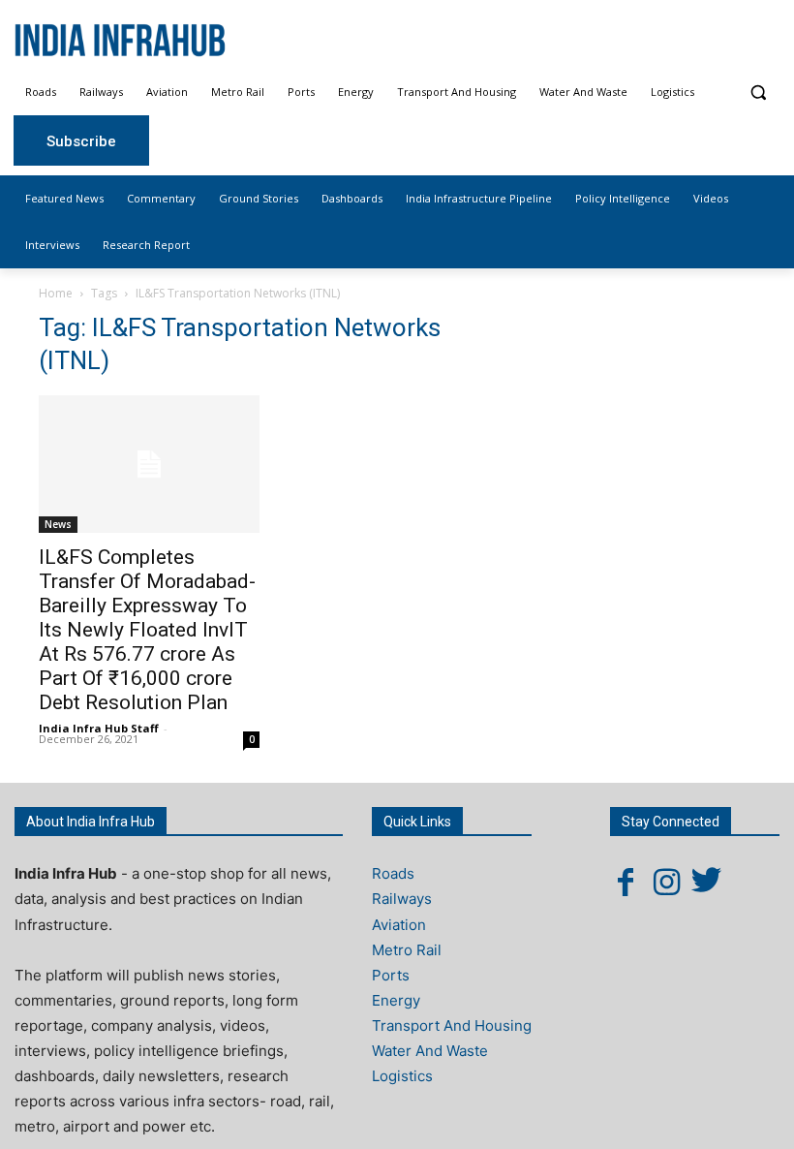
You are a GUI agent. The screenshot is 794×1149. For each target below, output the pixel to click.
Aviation (399, 925)
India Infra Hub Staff (99, 728)
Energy (396, 1000)
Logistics (402, 1076)
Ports (391, 975)
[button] (757, 92)
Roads (393, 873)
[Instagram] (666, 881)
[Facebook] (625, 881)
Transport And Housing (452, 1025)
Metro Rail (407, 950)
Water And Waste (430, 1050)
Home (56, 293)
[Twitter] (706, 881)
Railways (402, 898)
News (58, 524)
